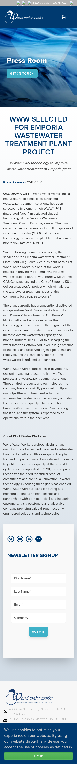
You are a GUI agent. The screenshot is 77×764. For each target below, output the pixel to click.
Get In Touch (22, 73)
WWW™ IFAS (52, 208)
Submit (38, 632)
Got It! (38, 756)
